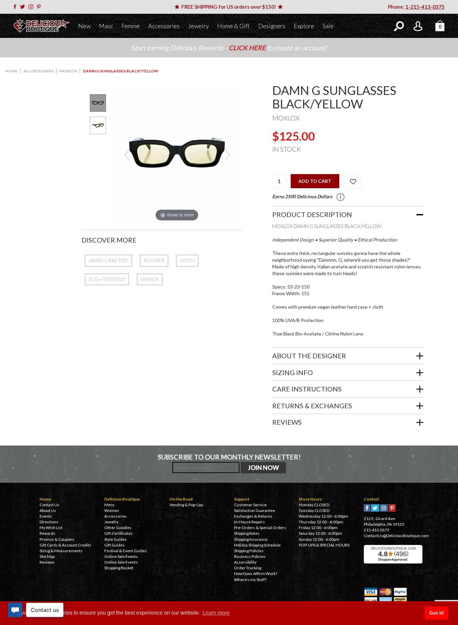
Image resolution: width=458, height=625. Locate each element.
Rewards (47, 533)
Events (46, 516)
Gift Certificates (118, 533)
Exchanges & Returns (253, 516)
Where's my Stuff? (250, 579)
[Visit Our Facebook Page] (16, 7)
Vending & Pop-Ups (186, 504)
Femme (130, 26)
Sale (328, 26)
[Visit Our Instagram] (32, 7)
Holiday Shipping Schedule (257, 545)
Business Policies (250, 556)
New (84, 26)
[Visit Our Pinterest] (40, 7)
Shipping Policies (249, 550)
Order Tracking (247, 567)
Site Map (47, 556)
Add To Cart (314, 181)
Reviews (47, 562)
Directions (49, 521)
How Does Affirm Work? (255, 573)
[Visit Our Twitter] (23, 7)
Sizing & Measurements (61, 550)
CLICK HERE (248, 48)
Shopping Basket (118, 567)
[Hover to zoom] (177, 154)
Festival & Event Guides (125, 550)
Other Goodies (117, 527)
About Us (48, 510)
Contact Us (49, 504)
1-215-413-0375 (425, 7)
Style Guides (115, 539)
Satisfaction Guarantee (254, 510)
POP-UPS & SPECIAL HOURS (324, 545)
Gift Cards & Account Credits (65, 545)
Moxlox (68, 70)
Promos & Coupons (57, 539)
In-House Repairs (249, 521)
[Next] (227, 154)
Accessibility (245, 562)
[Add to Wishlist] (352, 181)
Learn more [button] (216, 613)
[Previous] (126, 154)
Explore (304, 26)
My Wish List (51, 527)
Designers (271, 26)
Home (11, 70)
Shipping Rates (247, 533)
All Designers (38, 70)
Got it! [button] (437, 613)
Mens (109, 504)
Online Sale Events (121, 556)
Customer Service (250, 504)
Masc (106, 26)
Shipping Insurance (251, 539)
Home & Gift (233, 26)
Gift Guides (114, 545)
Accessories (164, 26)
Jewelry (198, 26)
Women (111, 510)
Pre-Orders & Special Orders (260, 527)
